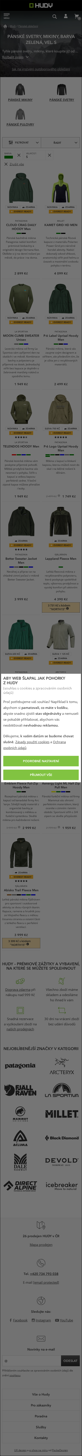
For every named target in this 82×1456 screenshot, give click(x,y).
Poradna (41, 1416)
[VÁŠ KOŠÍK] (76, 16)
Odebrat (19, 155)
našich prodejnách (20, 1029)
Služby (41, 1427)
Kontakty (41, 1438)
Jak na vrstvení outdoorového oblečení (41, 69)
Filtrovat (22, 142)
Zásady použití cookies (32, 742)
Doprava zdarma (17, 989)
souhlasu (14, 1375)
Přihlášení (65, 16)
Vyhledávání (54, 16)
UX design (20, 1450)
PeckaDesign (60, 1450)
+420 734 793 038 (44, 1274)
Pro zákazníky (41, 1405)
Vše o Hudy (41, 1394)
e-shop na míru (38, 1450)
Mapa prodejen (41, 1244)
